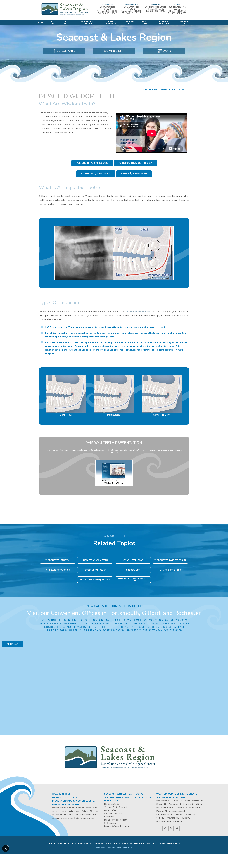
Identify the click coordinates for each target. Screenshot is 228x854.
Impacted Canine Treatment (116, 826)
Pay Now (58, 844)
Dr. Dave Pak (89, 800)
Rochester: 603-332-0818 (95, 173)
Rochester (155, 4)
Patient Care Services (84, 844)
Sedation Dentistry (113, 813)
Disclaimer (167, 844)
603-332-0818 (157, 11)
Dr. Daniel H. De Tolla (64, 797)
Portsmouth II (131, 4)
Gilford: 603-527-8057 (134, 173)
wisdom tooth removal (138, 311)
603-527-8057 (179, 13)
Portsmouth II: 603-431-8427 (135, 163)
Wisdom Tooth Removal (115, 807)
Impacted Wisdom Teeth (115, 819)
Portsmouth (107, 4)
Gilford (177, 4)
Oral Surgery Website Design (107, 847)
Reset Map (12, 644)
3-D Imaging (110, 823)
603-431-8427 (133, 13)
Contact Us (156, 844)
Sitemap (176, 844)
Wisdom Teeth (156, 89)
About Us (128, 844)
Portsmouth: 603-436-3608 (92, 163)
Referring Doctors (141, 844)
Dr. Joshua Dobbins (68, 804)
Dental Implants (111, 804)
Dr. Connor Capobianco (66, 800)
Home (41, 22)
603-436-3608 (109, 13)
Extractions (109, 816)
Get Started (68, 844)
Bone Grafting (110, 810)
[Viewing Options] (5, 848)
